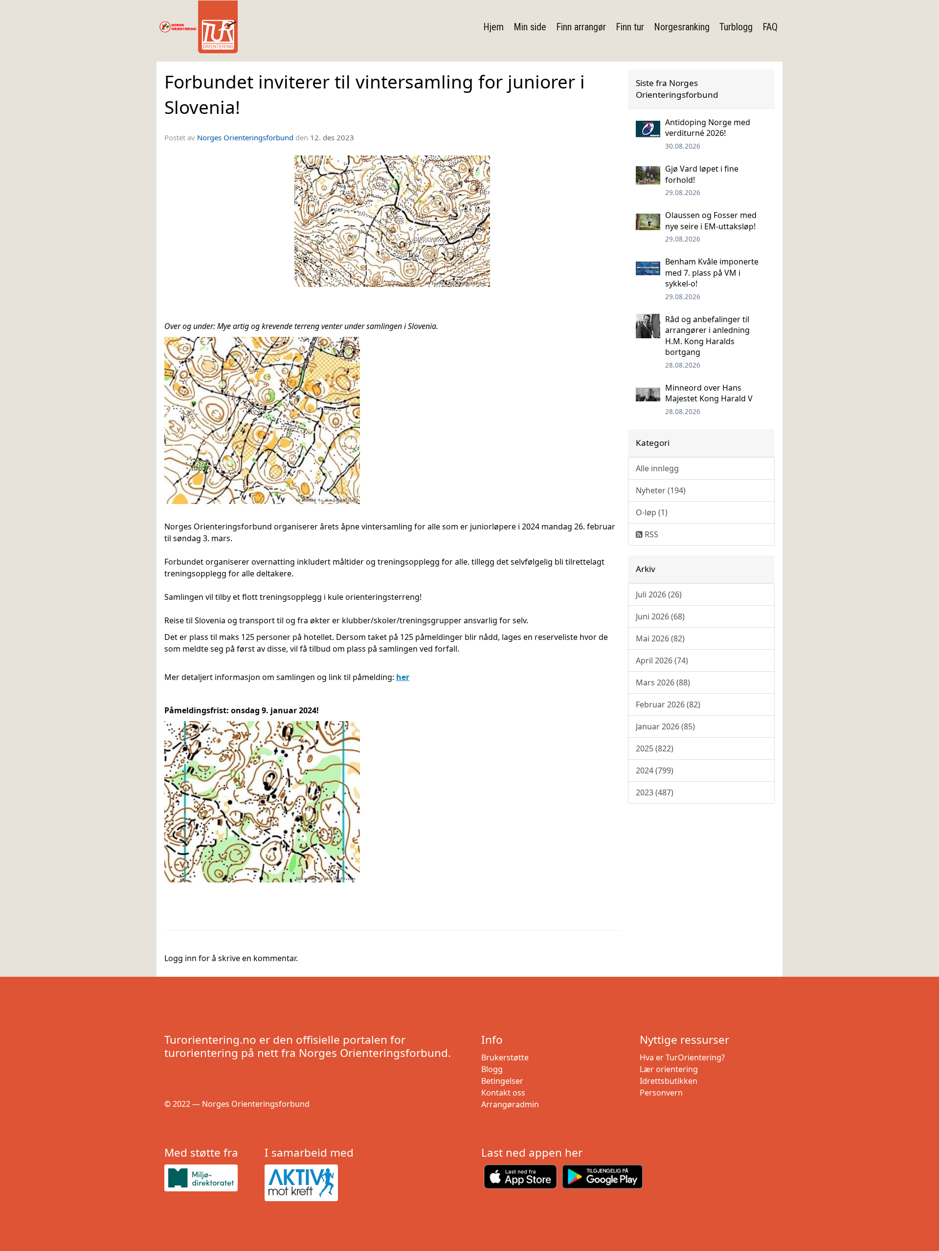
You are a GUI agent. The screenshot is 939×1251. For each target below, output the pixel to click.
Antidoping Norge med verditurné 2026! (707, 127)
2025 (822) (654, 748)
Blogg (492, 1069)
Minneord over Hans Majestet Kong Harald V (709, 393)
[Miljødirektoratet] (210, 1177)
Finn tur (630, 27)
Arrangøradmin (510, 1104)
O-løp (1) (652, 512)
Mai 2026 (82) (660, 638)
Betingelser (502, 1080)
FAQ (770, 27)
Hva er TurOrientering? (682, 1057)
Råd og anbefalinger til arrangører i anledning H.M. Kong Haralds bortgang (707, 335)
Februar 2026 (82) (668, 704)
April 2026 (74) (662, 660)
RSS (650, 534)
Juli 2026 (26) (659, 594)
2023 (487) (654, 792)
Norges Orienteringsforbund (245, 137)
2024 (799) (654, 770)
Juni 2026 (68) (660, 616)
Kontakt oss (503, 1092)
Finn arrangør (581, 27)
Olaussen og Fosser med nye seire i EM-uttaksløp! (711, 220)
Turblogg (736, 27)
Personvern (661, 1092)
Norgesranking (682, 27)
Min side (530, 27)
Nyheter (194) (661, 490)
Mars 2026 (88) (663, 682)
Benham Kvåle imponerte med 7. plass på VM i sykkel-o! (712, 272)
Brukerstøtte (505, 1057)
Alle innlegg (657, 468)
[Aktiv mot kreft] (311, 1183)
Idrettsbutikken (668, 1080)
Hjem (493, 27)
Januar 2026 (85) (665, 726)
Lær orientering (669, 1069)
